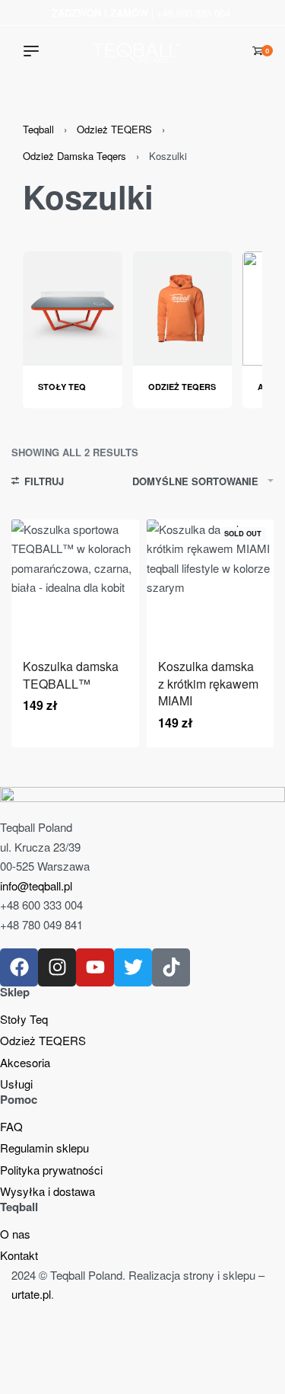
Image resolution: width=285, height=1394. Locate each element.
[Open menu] (31, 51)
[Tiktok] (171, 967)
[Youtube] (95, 967)
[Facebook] (19, 967)
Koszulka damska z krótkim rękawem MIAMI (208, 683)
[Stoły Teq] (72, 307)
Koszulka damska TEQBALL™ (71, 674)
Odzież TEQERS (114, 129)
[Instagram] (57, 967)
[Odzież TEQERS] (183, 307)
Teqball (38, 129)
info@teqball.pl (36, 886)
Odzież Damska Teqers (74, 156)
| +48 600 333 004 (141, 12)
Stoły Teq (62, 386)
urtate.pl (31, 1294)
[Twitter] (133, 967)
